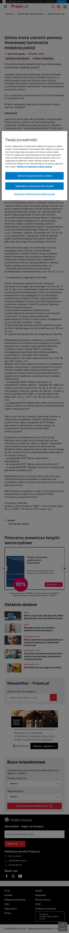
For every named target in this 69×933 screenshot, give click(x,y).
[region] (34, 165)
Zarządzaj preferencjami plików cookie (34, 194)
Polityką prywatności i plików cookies (34, 166)
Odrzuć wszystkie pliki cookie (34, 175)
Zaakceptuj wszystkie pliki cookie (34, 185)
